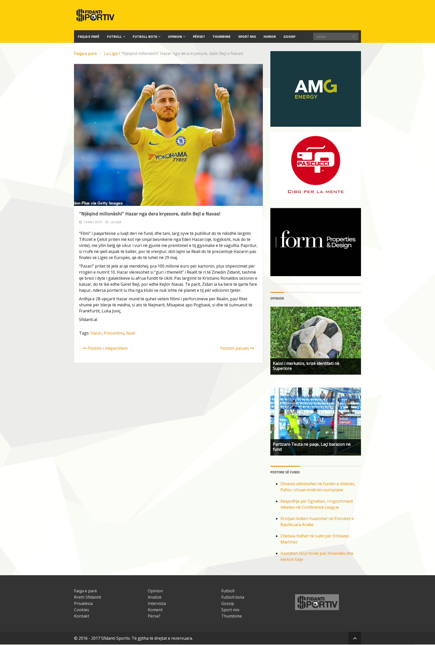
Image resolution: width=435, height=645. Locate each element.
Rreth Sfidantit (87, 597)
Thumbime (221, 36)
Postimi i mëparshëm (107, 348)
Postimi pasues (235, 348)
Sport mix (247, 36)
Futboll (114, 36)
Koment (155, 609)
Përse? (199, 36)
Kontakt (81, 616)
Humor (270, 36)
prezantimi (114, 333)
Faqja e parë (85, 53)
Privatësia (83, 603)
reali (130, 333)
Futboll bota (145, 36)
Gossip (289, 36)
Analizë (154, 597)
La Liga (111, 53)
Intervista (157, 603)
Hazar (96, 333)
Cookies (81, 609)
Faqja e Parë (88, 36)
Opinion (175, 36)
